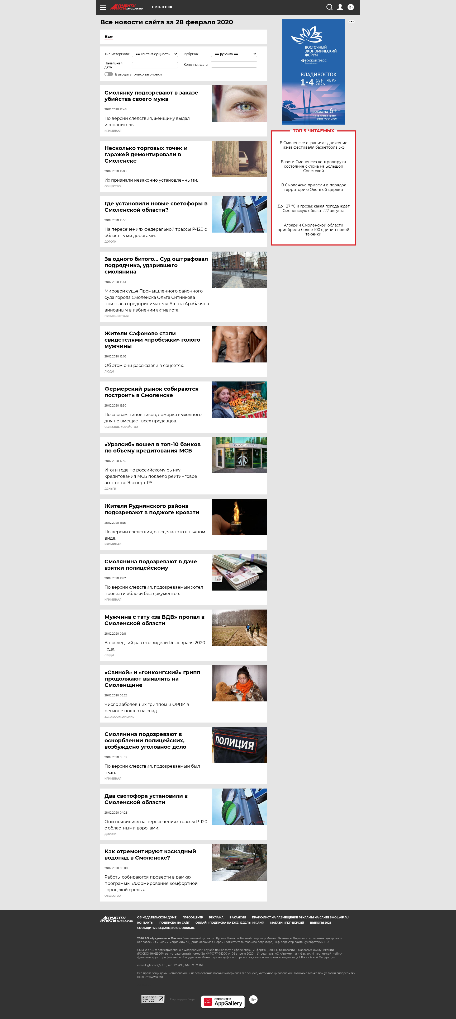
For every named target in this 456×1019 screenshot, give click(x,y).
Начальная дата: (113, 65)
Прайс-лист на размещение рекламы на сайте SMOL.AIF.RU (300, 917)
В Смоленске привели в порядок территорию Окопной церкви (313, 187)
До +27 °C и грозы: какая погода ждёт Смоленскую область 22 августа (314, 208)
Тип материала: (117, 54)
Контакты (145, 922)
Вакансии (238, 917)
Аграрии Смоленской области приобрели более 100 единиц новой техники (313, 230)
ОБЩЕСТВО (112, 186)
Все (108, 36)
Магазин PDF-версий (287, 922)
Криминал (112, 131)
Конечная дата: (196, 65)
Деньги (110, 489)
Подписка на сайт (174, 922)
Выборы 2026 (320, 922)
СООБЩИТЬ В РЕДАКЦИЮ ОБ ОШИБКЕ (166, 928)
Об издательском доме (157, 917)
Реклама (216, 917)
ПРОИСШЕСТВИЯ (116, 316)
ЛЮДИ (109, 371)
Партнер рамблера (182, 999)
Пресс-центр (193, 917)
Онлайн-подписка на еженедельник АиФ (230, 922)
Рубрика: (191, 54)
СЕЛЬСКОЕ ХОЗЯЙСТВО (121, 427)
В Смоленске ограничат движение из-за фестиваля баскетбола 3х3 (314, 145)
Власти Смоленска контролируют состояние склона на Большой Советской (313, 166)
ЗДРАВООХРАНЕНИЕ (119, 717)
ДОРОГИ (110, 241)
